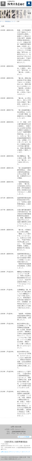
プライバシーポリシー (15, 451)
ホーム (2, 21)
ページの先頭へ (25, 437)
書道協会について (10, 21)
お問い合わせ (4, 451)
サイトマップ (26, 451)
